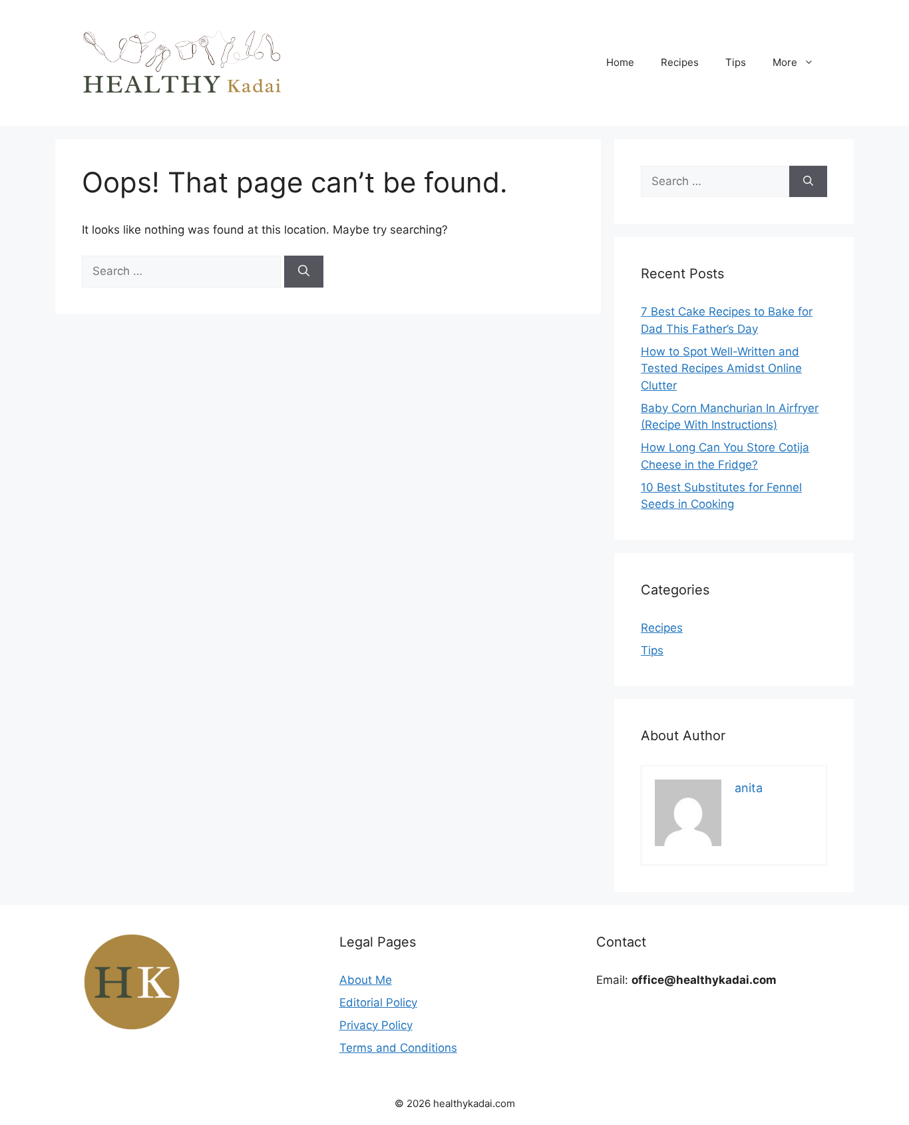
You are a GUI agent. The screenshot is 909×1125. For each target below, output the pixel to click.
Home (620, 62)
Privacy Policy (376, 1025)
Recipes (680, 62)
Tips (735, 62)
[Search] (303, 272)
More (785, 62)
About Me (365, 980)
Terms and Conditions (398, 1047)
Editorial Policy (378, 1002)
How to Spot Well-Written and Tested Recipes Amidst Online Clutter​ (721, 368)
